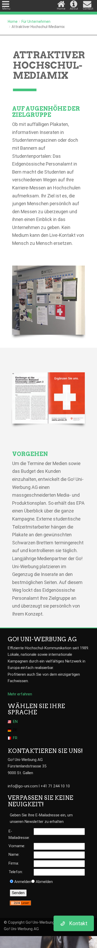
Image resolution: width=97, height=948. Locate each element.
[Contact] (87, 3)
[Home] (61, 3)
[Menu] (6, 3)
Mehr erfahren (20, 694)
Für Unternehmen (35, 21)
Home (13, 21)
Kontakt (78, 923)
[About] (74, 3)
